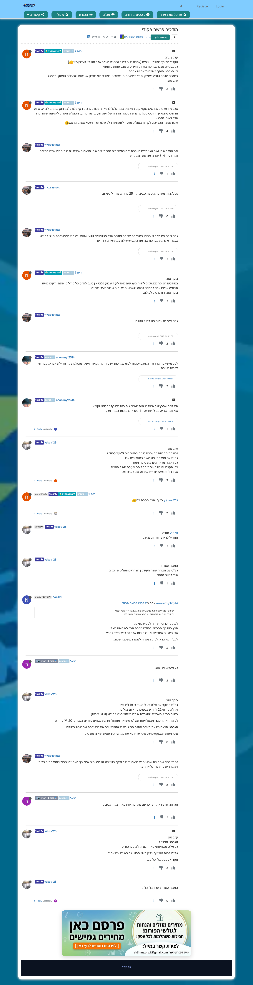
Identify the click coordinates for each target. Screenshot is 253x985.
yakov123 (50, 442)
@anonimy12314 (42, 597)
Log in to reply (160, 37)
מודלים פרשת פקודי (134, 603)
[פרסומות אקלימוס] (126, 933)
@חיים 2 (38, 527)
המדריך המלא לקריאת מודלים (160, 379)
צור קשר (126, 967)
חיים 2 (78, 51)
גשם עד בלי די (52, 145)
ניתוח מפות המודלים (137, 37)
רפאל (73, 661)
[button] (36, 14)
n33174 (57, 597)
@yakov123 (40, 494)
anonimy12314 (65, 357)
